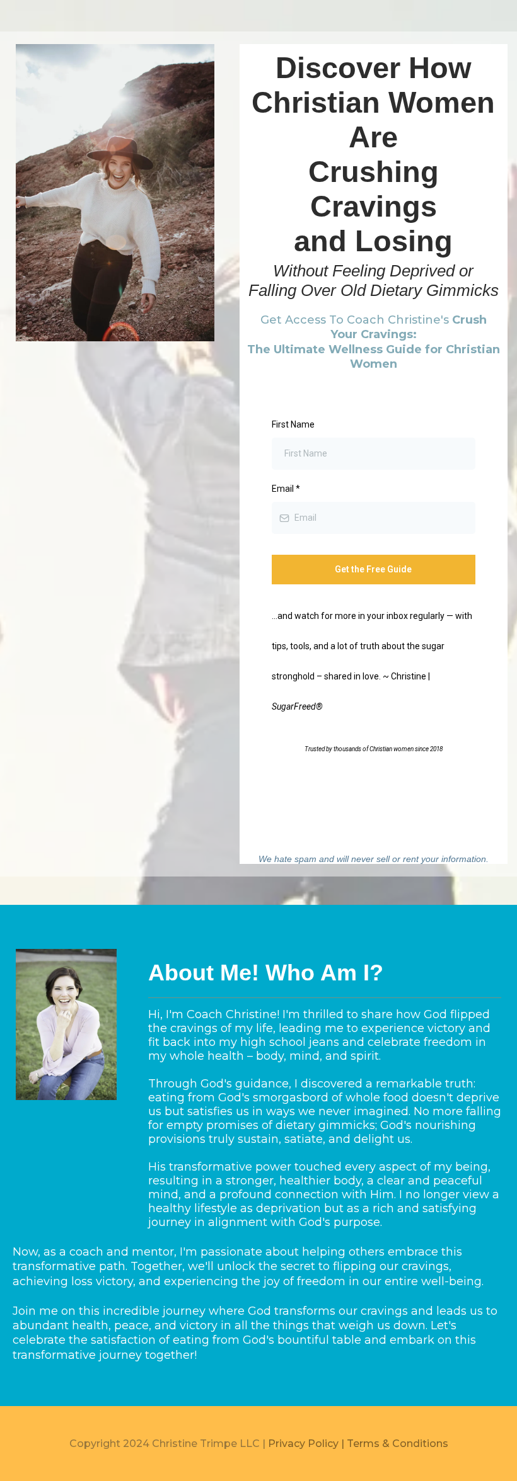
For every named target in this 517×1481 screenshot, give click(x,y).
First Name (293, 424)
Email (286, 489)
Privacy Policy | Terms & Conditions (358, 1444)
